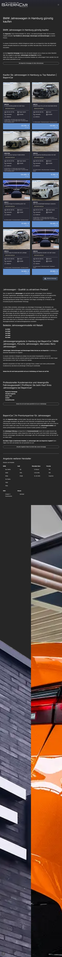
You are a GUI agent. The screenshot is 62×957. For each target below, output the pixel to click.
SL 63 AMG (37, 476)
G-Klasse (36, 469)
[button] (3, 953)
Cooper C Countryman (8, 495)
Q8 (20, 469)
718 (49, 469)
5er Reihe (8, 469)
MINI (4, 491)
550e (6, 476)
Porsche (48, 466)
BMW (4, 466)
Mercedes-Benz (36, 466)
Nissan (19, 491)
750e (6, 486)
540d (6, 473)
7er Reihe (7, 479)
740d (6, 482)
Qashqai (22, 494)
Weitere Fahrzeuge (51, 278)
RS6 (21, 473)
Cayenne (51, 476)
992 (50, 473)
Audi (18, 466)
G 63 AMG (37, 473)
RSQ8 (21, 476)
